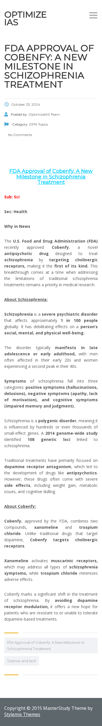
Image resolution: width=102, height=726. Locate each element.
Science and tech (21, 660)
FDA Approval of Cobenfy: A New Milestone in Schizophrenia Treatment (45, 645)
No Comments (19, 135)
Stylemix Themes (22, 714)
